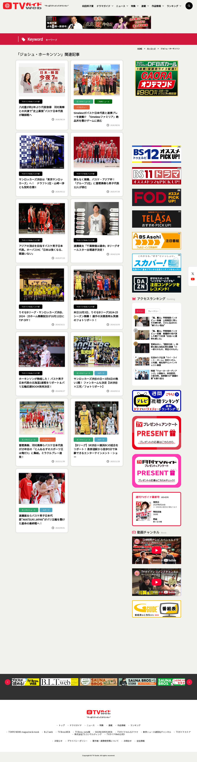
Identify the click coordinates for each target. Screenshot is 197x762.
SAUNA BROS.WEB (103, 732)
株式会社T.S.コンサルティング (88, 734)
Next (189, 682)
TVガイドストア (183, 732)
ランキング (172, 6)
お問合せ (128, 741)
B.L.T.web (48, 732)
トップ (62, 725)
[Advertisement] (156, 121)
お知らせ (58, 741)
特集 (133, 6)
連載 (143, 6)
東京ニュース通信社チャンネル (157, 732)
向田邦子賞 (88, 6)
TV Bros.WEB (64, 732)
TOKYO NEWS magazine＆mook (23, 732)
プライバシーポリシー (77, 741)
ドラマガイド (103, 6)
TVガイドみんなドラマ (127, 732)
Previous (8, 682)
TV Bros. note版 (82, 732)
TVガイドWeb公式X (116, 734)
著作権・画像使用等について (105, 741)
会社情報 (141, 741)
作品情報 (156, 6)
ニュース (120, 6)
